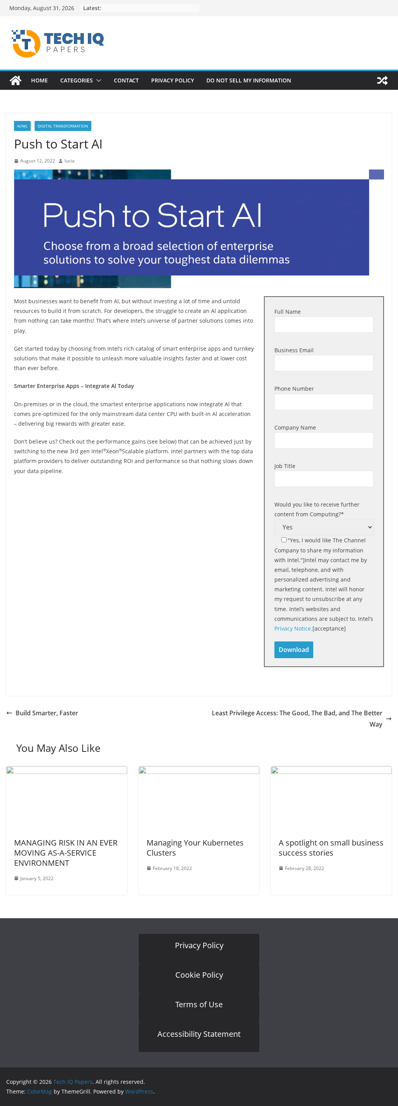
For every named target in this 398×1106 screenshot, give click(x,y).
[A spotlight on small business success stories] (331, 771)
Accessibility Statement (199, 1034)
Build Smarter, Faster (47, 713)
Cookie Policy (199, 975)
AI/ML (22, 126)
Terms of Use (199, 1004)
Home (39, 80)
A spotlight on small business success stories (331, 847)
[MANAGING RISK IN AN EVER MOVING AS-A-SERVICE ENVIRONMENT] (66, 771)
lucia (70, 160)
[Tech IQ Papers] (15, 80)
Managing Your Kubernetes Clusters (195, 847)
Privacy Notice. (293, 628)
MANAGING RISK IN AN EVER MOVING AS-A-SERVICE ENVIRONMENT (65, 852)
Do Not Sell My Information (248, 80)
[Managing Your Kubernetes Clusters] (199, 771)
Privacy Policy (172, 80)
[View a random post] (382, 80)
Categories (76, 80)
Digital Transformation (63, 126)
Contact (126, 80)
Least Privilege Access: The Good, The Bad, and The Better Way (297, 719)
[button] (97, 80)
